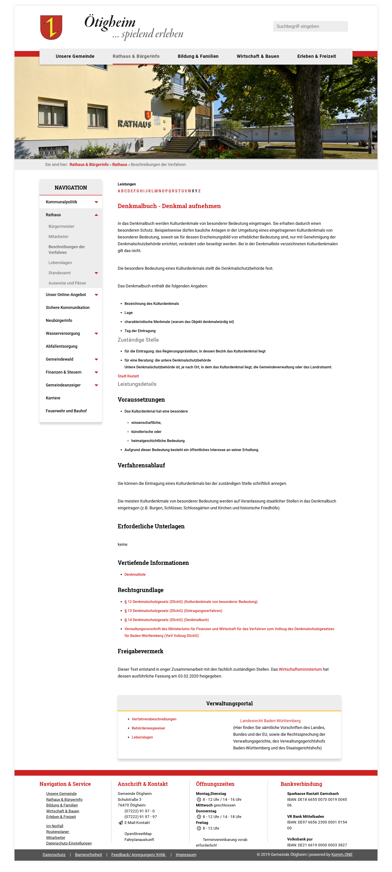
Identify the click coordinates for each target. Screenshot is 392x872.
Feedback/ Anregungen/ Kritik (138, 854)
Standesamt (60, 272)
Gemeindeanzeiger (63, 385)
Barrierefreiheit (88, 854)
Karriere (53, 398)
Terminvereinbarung (220, 839)
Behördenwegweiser (148, 728)
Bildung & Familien (198, 56)
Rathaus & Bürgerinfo (136, 56)
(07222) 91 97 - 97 (141, 816)
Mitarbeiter (59, 236)
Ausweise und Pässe (67, 283)
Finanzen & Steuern (63, 372)
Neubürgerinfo (59, 320)
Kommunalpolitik (61, 201)
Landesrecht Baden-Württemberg (270, 720)
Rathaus (119, 164)
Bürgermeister (61, 226)
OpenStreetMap (138, 833)
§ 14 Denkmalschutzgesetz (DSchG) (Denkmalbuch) (167, 620)
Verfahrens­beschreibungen (154, 719)
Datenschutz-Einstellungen (69, 843)
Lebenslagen (60, 262)
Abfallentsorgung (61, 346)
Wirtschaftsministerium (300, 669)
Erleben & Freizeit (316, 56)
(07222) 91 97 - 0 (140, 811)
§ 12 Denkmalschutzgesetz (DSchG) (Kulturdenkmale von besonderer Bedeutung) (191, 602)
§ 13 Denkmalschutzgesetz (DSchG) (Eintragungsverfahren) (173, 611)
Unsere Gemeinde (75, 56)
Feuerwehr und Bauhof (66, 410)
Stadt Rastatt (128, 376)
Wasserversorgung (63, 333)
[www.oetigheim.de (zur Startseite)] (112, 41)
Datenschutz (54, 854)
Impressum (186, 854)
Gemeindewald (59, 359)
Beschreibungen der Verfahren (67, 249)
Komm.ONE (342, 854)
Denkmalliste (135, 574)
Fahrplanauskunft (139, 839)
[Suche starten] (342, 26)
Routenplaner (58, 831)
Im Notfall (54, 826)
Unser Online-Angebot (66, 294)
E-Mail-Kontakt (137, 822)
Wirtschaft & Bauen (258, 56)
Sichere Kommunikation (68, 307)
